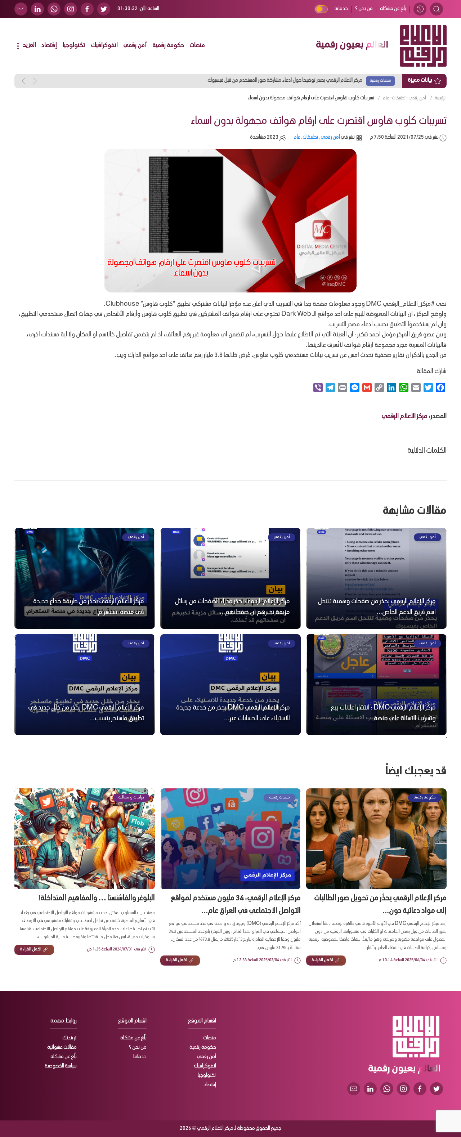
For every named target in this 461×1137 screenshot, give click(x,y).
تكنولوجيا (74, 45)
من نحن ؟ (364, 9)
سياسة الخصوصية (61, 1066)
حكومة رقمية (168, 45)
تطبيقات (399, 98)
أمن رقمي (135, 45)
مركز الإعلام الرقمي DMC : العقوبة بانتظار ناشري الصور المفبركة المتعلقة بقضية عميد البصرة (289, 81)
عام (385, 98)
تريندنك (69, 1038)
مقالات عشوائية (62, 1048)
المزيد (29, 45)
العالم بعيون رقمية (351, 46)
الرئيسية (441, 98)
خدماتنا (341, 9)
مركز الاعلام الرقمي (404, 416)
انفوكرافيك (104, 45)
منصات (197, 45)
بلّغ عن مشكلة (393, 9)
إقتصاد (49, 45)
